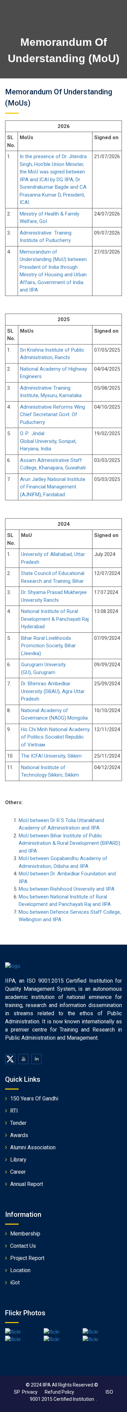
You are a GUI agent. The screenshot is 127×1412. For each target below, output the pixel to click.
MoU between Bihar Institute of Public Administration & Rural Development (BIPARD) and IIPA (69, 843)
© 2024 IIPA (38, 1385)
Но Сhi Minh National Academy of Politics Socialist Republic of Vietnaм (55, 737)
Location (20, 1270)
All (54, 1385)
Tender (18, 1123)
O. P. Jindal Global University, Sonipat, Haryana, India (48, 441)
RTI (14, 1111)
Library (18, 1159)
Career (18, 1172)
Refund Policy (59, 1392)
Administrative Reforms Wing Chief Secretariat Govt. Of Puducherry (52, 414)
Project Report (27, 1258)
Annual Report (26, 1184)
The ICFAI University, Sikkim (51, 756)
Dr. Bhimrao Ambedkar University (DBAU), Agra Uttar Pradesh (53, 691)
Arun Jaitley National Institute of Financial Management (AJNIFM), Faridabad (52, 487)
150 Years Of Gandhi (34, 1098)
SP (17, 1392)
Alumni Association (33, 1147)
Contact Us (23, 1246)
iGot (15, 1282)
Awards (19, 1135)
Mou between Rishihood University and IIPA (66, 889)
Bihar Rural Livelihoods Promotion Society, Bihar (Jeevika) (48, 645)
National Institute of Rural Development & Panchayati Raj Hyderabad (55, 619)
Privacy (33, 1392)
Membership (25, 1233)
